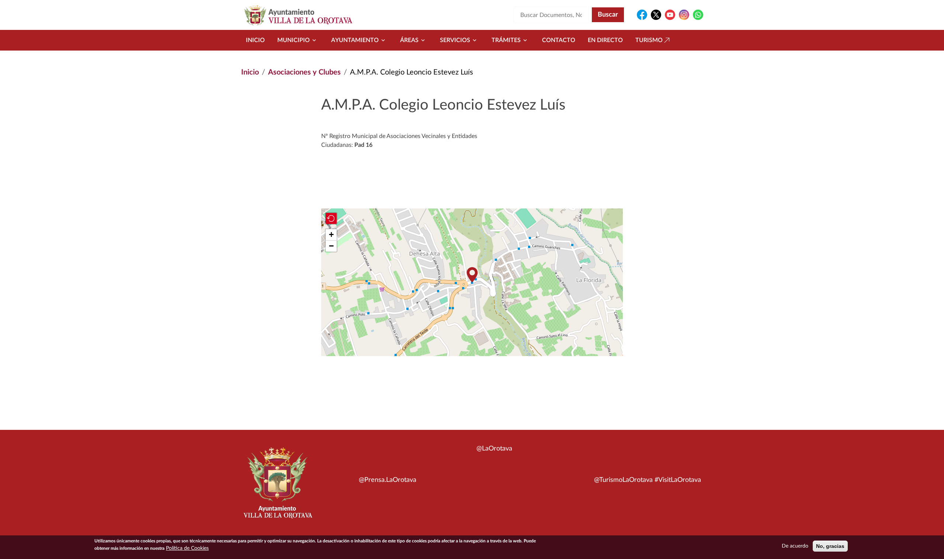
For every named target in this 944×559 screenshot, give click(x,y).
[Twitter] (656, 15)
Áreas (409, 40)
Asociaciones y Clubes (304, 72)
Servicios (455, 40)
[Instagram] (684, 15)
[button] (472, 274)
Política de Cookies (187, 548)
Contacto (558, 40)
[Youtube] (670, 15)
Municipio (293, 40)
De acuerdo (795, 546)
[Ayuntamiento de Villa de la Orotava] (277, 487)
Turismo (649, 40)
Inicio (255, 40)
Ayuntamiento (355, 40)
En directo (605, 40)
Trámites (506, 40)
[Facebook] (642, 15)
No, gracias (830, 546)
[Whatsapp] (698, 15)
